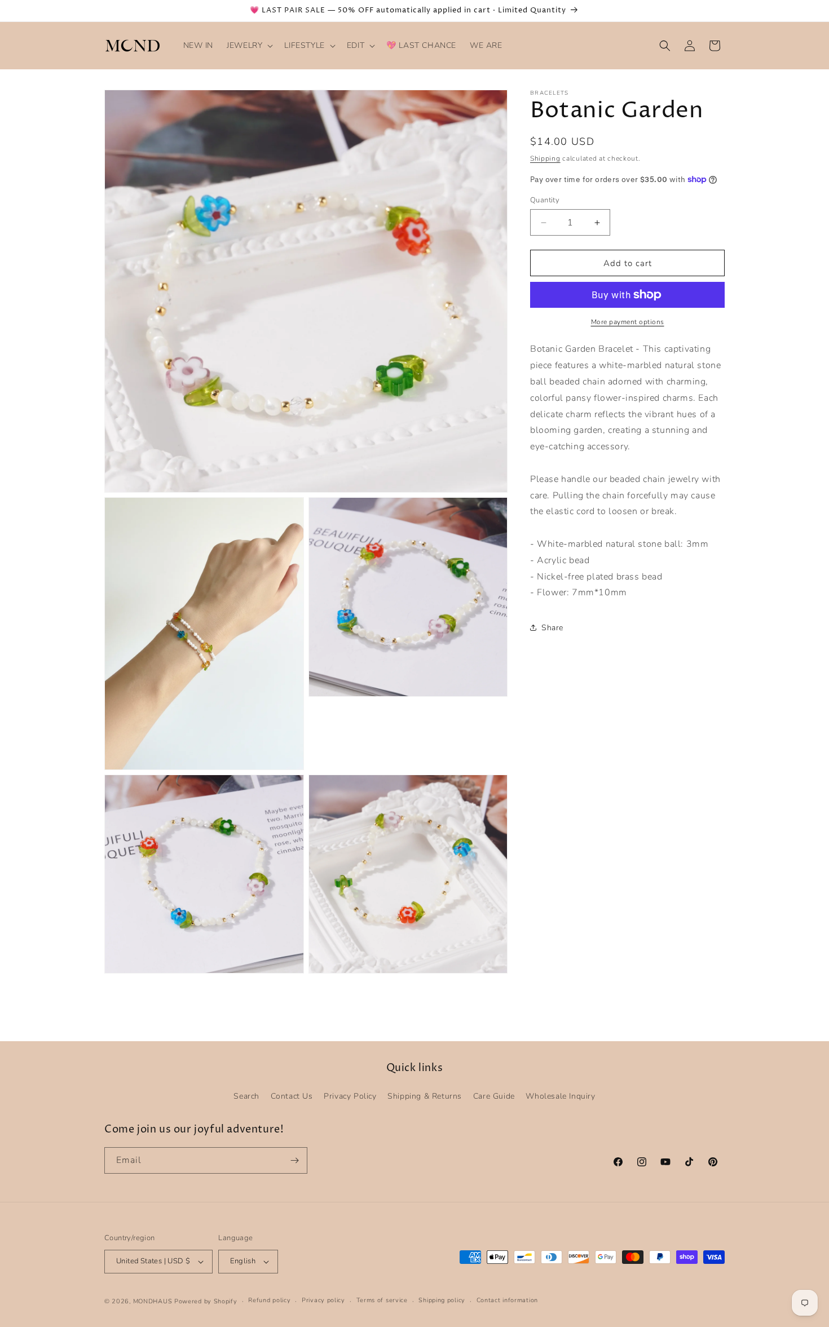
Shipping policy (441, 1300)
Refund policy (269, 1300)
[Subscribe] (294, 1160)
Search (246, 1096)
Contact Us (292, 1096)
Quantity (544, 200)
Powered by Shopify (205, 1301)
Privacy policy (323, 1300)
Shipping (545, 158)
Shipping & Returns (424, 1096)
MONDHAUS (153, 1301)
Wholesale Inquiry (560, 1096)
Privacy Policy (350, 1096)
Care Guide (494, 1096)
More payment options (627, 321)
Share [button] (552, 627)
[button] (248, 45)
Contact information (507, 1300)
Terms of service (382, 1300)
